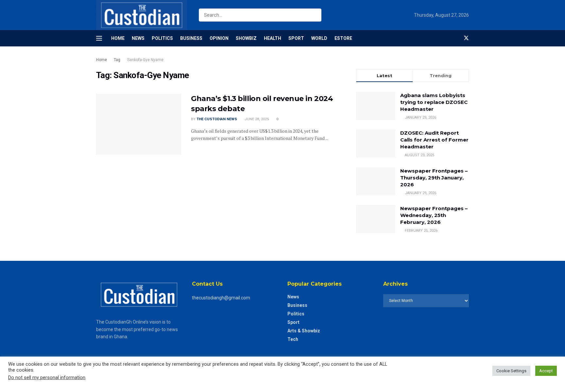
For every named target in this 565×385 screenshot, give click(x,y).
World (319, 38)
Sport (296, 38)
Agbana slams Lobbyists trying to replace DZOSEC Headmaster (434, 102)
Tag (117, 60)
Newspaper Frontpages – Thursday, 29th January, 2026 (434, 178)
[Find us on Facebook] (455, 38)
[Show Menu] (99, 38)
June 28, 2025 (256, 119)
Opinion (219, 38)
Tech (292, 339)
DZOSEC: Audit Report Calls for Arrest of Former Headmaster (434, 140)
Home (118, 38)
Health (272, 38)
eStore (343, 38)
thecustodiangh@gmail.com (221, 297)
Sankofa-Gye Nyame (145, 60)
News (138, 38)
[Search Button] (315, 15)
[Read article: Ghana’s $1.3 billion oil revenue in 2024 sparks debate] (138, 124)
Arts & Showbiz (303, 330)
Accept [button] (546, 370)
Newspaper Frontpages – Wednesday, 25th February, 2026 (434, 215)
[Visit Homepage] (141, 15)
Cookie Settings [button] (511, 370)
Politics (162, 38)
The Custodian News (217, 119)
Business (191, 38)
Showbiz (246, 38)
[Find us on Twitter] (466, 38)
